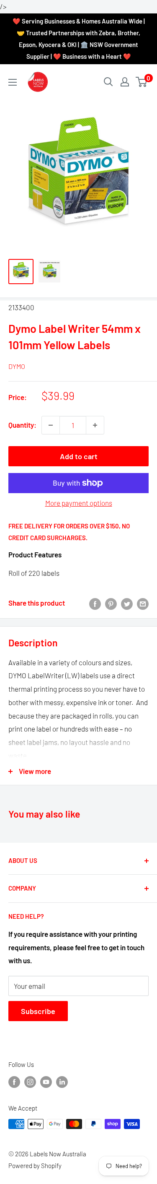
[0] (141, 82)
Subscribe (38, 1011)
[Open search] (108, 81)
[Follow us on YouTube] (46, 1081)
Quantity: (22, 425)
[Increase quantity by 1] (95, 425)
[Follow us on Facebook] (14, 1081)
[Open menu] (12, 82)
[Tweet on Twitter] (127, 603)
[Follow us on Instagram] (30, 1081)
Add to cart (79, 456)
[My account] (125, 81)
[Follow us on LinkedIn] (62, 1081)
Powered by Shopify (35, 1165)
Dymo (16, 366)
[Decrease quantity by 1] (50, 425)
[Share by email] (143, 603)
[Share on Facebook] (95, 603)
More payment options (78, 503)
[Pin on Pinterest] (111, 603)
